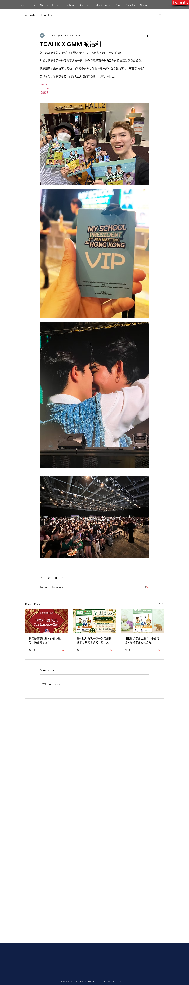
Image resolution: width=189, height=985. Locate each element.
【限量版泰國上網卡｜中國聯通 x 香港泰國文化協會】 (142, 640)
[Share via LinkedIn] (55, 577)
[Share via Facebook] (41, 577)
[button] (160, 15)
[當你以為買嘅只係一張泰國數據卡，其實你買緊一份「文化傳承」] (94, 621)
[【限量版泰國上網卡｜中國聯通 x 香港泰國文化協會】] (142, 621)
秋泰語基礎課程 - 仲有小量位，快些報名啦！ (45, 640)
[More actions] (147, 35)
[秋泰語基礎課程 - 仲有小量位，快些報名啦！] (46, 621)
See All (160, 603)
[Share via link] (63, 577)
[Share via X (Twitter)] (48, 577)
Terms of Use (109, 981)
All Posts (30, 15)
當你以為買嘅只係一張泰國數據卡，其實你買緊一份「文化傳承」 (94, 640)
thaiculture (47, 15)
